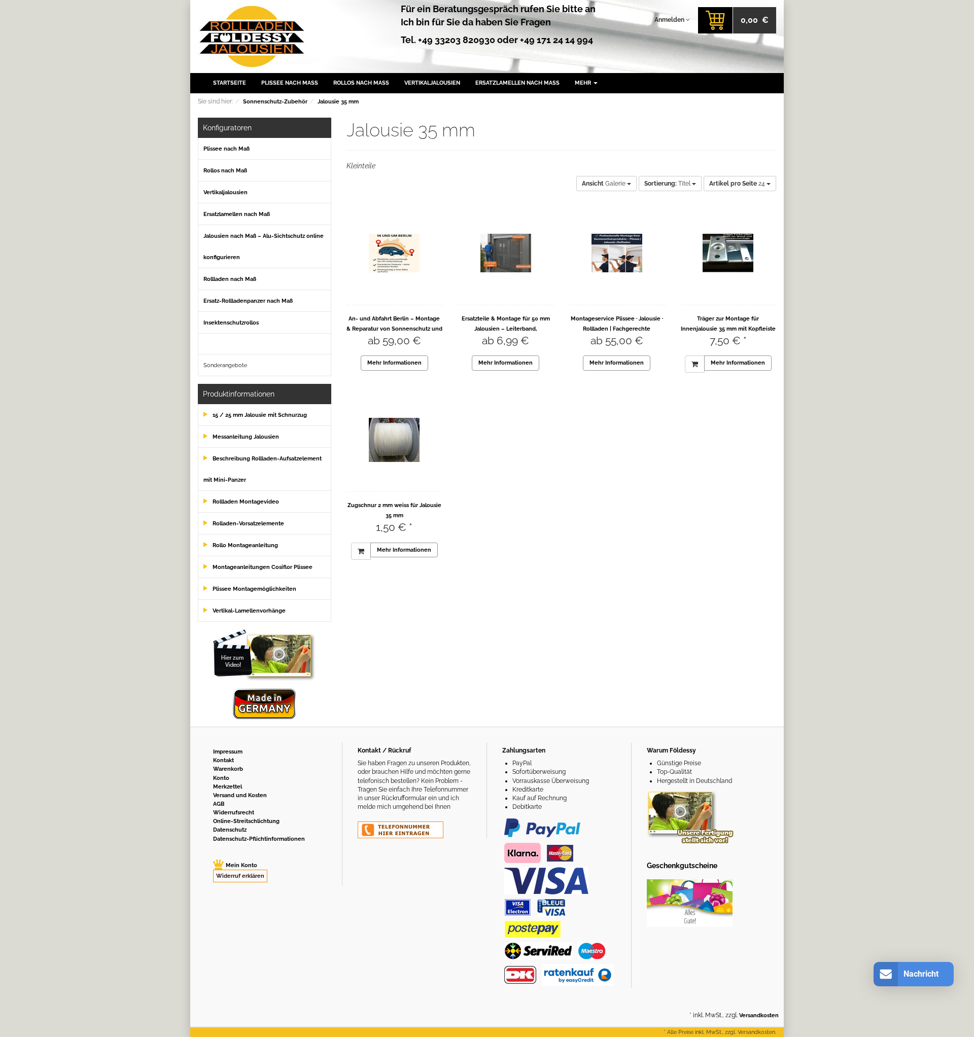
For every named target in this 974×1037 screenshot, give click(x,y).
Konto (221, 778)
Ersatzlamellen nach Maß (517, 83)
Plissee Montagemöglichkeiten (254, 589)
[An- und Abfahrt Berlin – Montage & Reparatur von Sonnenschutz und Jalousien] (394, 253)
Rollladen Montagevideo (246, 501)
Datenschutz (230, 830)
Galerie (604, 183)
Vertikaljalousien (432, 83)
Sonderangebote (225, 365)
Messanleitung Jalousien (246, 437)
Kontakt (223, 760)
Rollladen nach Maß (229, 279)
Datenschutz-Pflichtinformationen (259, 839)
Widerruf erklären (240, 876)
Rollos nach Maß (361, 83)
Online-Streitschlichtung (246, 821)
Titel (668, 183)
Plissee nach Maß (289, 83)
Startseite (229, 83)
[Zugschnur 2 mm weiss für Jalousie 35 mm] (394, 439)
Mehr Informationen (394, 363)
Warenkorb (228, 769)
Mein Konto (241, 865)
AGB (218, 804)
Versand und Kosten (240, 795)
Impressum (227, 751)
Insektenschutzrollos (231, 322)
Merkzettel (227, 786)
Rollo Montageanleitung (245, 545)
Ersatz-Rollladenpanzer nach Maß (248, 301)
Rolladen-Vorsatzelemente (248, 523)
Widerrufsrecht (233, 812)
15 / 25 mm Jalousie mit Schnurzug (260, 415)
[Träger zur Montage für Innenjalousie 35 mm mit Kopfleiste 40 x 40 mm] (728, 253)
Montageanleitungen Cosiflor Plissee (262, 567)
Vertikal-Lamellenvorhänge (249, 610)
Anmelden (670, 19)
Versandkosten (759, 1015)
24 (738, 183)
